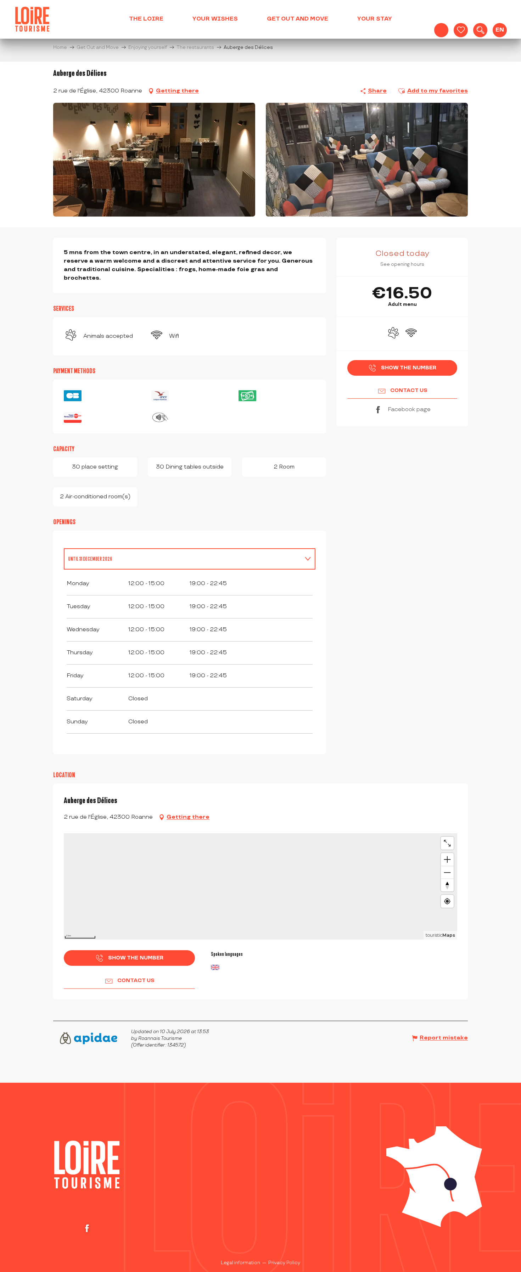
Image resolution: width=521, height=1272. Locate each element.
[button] (480, 30)
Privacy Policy (284, 1263)
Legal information (240, 1263)
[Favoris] (461, 30)
